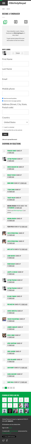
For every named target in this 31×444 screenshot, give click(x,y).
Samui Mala (10, 382)
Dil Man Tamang (11, 296)
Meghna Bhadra (11, 219)
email (10, 427)
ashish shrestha (12, 311)
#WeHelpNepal (17, 3)
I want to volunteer (9, 127)
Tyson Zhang (11, 190)
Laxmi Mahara (11, 256)
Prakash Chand (11, 151)
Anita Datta (10, 249)
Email (4, 79)
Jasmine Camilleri (12, 327)
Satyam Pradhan (12, 159)
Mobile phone (8, 88)
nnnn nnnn (10, 183)
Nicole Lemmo (11, 335)
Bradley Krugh (11, 175)
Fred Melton (10, 304)
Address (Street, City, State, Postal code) (14, 106)
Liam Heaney (10, 368)
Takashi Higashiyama (13, 319)
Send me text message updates (13, 101)
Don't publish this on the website (13, 130)
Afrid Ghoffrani (11, 343)
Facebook (11, 208)
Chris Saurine (11, 351)
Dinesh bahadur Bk (12, 167)
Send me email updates (11, 98)
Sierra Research (6, 433)
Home (3, 9)
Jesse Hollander (11, 360)
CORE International (12, 233)
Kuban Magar (11, 264)
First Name (7, 59)
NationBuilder (14, 431)
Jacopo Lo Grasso (12, 272)
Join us (8, 9)
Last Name (7, 69)
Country (6, 117)
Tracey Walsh (11, 198)
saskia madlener (12, 374)
